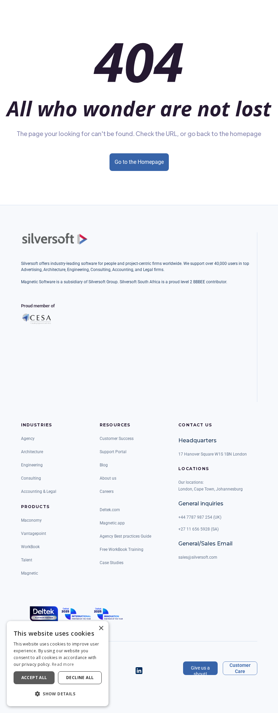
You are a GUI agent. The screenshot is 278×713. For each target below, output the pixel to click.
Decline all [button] (80, 677)
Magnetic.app (112, 523)
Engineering (32, 465)
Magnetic (29, 573)
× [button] (100, 628)
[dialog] (57, 663)
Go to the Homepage (139, 162)
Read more (63, 664)
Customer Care (240, 668)
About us (108, 478)
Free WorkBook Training (121, 549)
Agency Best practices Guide (125, 536)
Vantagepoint (33, 533)
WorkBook (30, 546)
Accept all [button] (34, 677)
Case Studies (111, 562)
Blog (104, 465)
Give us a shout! (200, 670)
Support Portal (113, 451)
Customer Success (117, 438)
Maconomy (31, 520)
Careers (107, 491)
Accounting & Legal (38, 491)
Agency (28, 438)
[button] (58, 694)
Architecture (32, 451)
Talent (26, 560)
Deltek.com (110, 509)
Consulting (31, 478)
